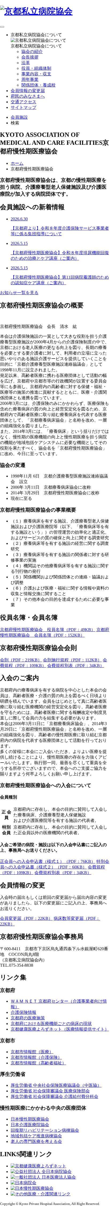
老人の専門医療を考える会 (36, 1141)
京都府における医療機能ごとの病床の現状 (51, 1023)
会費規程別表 (75, 665)
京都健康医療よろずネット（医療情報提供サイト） (60, 1029)
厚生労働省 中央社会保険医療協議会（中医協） (56, 1085)
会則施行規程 (72, 660)
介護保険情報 (23, 1012)
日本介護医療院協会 (30, 1124)
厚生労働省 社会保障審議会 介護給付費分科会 (54, 1096)
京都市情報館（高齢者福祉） (38, 1063)
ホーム (17, 163)
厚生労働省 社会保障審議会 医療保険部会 (50, 1091)
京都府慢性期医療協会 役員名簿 (47, 629)
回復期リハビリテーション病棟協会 (45, 1130)
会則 (21, 660)
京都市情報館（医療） (32, 1051)
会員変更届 (26, 918)
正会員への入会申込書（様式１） (47, 861)
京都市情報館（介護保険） (36, 1057)
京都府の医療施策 (28, 1018)
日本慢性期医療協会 (30, 1119)
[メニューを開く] (2, 27)
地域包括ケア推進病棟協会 (36, 1136)
